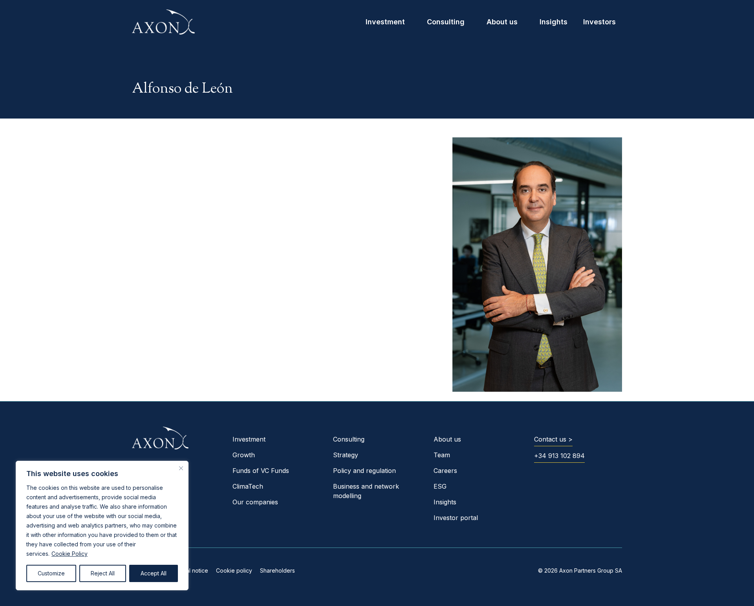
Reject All (103, 573)
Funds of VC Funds (260, 471)
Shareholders (277, 570)
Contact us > (553, 439)
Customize (51, 573)
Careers (445, 471)
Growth (243, 455)
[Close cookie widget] (181, 468)
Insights (553, 22)
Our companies (255, 502)
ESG (440, 486)
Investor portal (456, 518)
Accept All (154, 573)
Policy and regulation (364, 471)
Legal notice (192, 570)
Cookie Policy (69, 553)
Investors (599, 22)
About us (502, 22)
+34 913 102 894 (559, 456)
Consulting (446, 22)
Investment (385, 22)
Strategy (345, 455)
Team (442, 455)
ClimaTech (247, 486)
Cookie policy (234, 570)
